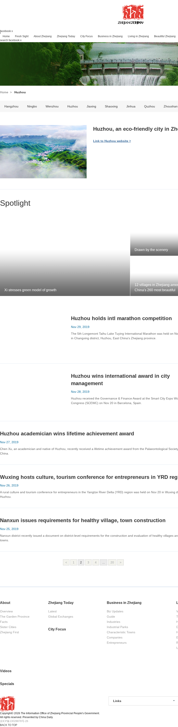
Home (4, 92)
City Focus (57, 629)
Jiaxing (91, 106)
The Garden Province (15, 616)
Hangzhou (11, 106)
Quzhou (149, 106)
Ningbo (32, 106)
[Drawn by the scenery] (130, 217)
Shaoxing (111, 106)
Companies (114, 637)
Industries (113, 621)
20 (112, 562)
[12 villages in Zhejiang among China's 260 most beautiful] (130, 257)
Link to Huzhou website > (112, 141)
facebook (5, 31)
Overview (6, 611)
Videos (6, 671)
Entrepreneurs (117, 642)
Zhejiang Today (61, 603)
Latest (52, 611)
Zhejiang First (9, 632)
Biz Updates (115, 611)
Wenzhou (52, 106)
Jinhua (130, 106)
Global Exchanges (60, 616)
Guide (111, 616)
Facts (4, 621)
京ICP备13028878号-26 (14, 721)
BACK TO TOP (8, 725)
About (5, 603)
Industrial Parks (117, 627)
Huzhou (72, 106)
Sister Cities (8, 627)
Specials (7, 684)
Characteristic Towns (121, 632)
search (4, 40)
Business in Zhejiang (124, 603)
